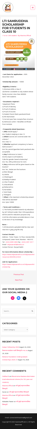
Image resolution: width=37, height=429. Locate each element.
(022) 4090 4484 (12, 242)
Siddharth (5, 376)
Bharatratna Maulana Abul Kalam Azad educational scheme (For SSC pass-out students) (18, 379)
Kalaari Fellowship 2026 (10, 347)
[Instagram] (12, 298)
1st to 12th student (10, 35)
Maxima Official (7, 386)
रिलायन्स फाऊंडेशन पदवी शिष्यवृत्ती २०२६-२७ (14, 350)
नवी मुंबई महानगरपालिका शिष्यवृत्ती (19, 392)
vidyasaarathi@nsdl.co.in (15, 244)
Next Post (18, 280)
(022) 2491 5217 (27, 242)
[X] (24, 298)
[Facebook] (18, 298)
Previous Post (19, 274)
